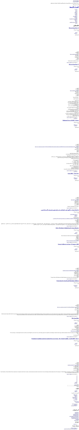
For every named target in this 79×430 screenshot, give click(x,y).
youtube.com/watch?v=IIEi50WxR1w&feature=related (71, 270)
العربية (76, 390)
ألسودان (75, 19)
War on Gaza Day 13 (74, 28)
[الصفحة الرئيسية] (76, 1)
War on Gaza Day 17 (74, 64)
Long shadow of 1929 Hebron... (73, 416)
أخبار (76, 232)
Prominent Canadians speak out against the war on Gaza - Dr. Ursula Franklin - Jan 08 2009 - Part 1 (55, 338)
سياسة (76, 396)
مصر (76, 10)
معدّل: (78, 333)
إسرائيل (75, 12)
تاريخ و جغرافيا (74, 397)
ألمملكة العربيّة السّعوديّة (73, 18)
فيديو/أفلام (75, 124)
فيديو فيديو (75, 285)
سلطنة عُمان (75, 16)
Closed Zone (76, 412)
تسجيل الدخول (76, 401)
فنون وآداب (75, 394)
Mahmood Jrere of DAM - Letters (71, 120)
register (70, 62)
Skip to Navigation (76, 0)
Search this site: (76, 385)
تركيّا (76, 21)
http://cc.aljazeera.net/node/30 (74, 90)
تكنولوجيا (75, 395)
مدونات (76, 322)
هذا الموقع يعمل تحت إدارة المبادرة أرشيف (70, 428)
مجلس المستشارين (74, 405)
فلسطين (75, 17)
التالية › (76, 382)
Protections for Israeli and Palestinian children (68, 280)
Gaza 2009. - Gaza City (73, 173)
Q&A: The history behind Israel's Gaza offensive (67, 228)
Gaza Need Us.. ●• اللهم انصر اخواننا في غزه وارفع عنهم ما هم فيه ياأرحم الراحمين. (60, 210)
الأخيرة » (75, 383)
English (76, 391)
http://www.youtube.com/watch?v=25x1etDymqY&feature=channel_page (68, 307)
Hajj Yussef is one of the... (74, 417)
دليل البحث (75, 399)
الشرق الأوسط (74, 7)
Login (68, 62)
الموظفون (75, 404)
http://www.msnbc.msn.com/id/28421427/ (73, 240)
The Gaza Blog (75, 318)
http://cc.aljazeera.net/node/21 (74, 54)
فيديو (76, 32)
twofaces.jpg (76, 413)
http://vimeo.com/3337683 (75, 199)
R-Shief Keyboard (75, 414)
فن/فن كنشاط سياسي (73, 214)
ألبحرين (76, 9)
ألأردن (76, 13)
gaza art (76, 215)
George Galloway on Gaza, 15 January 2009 (68, 244)
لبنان (76, 15)
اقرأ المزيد (75, 118)
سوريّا (76, 20)
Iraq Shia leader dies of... (74, 418)
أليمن (76, 23)
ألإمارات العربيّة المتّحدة (73, 22)
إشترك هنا (77, 402)
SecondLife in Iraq (75, 415)
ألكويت (76, 14)
